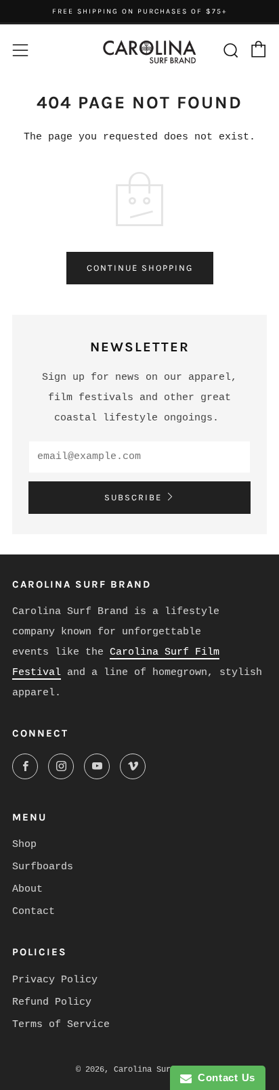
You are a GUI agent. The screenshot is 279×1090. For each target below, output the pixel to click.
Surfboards (42, 867)
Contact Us (223, 1077)
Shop (24, 844)
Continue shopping (140, 268)
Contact (33, 911)
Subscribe (133, 497)
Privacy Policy (55, 980)
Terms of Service (61, 1024)
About (27, 889)
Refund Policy (51, 1002)
